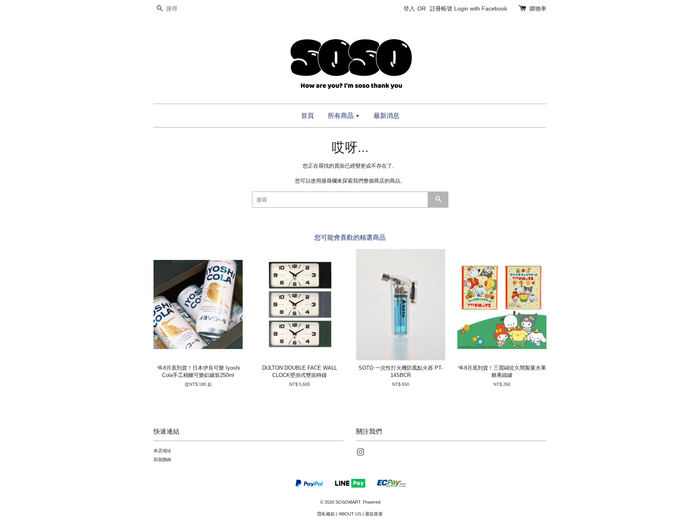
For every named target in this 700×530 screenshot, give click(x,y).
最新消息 (386, 115)
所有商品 (341, 115)
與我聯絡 (162, 459)
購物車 (537, 8)
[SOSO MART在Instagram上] (360, 453)
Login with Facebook (480, 8)
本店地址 (162, 450)
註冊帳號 (441, 8)
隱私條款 (326, 513)
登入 (409, 8)
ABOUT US (350, 513)
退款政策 (374, 513)
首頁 (307, 115)
